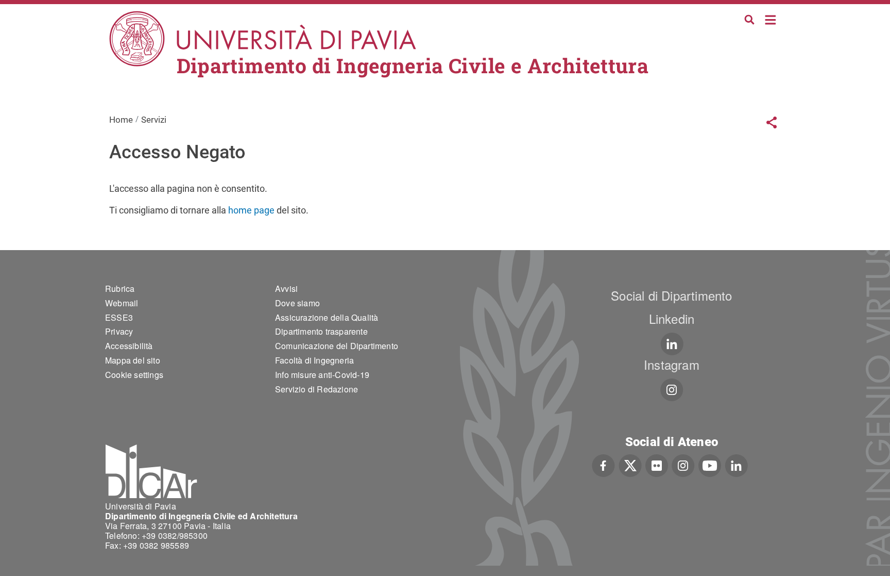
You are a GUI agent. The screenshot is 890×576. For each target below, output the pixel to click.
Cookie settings (134, 375)
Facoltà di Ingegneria (314, 360)
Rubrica (119, 288)
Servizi (153, 119)
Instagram (671, 364)
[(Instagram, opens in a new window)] (671, 389)
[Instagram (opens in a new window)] (683, 464)
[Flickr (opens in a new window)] (656, 464)
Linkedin (672, 318)
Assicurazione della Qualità (326, 317)
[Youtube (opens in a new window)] (709, 464)
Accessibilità (129, 346)
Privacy (119, 331)
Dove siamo (297, 303)
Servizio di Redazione (316, 389)
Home (770, 18)
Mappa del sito (132, 360)
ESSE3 (119, 317)
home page (251, 210)
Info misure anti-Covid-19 (322, 375)
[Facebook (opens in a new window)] (603, 464)
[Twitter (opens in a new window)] (630, 464)
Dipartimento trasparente (321, 331)
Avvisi (286, 288)
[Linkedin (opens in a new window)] (671, 344)
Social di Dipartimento (671, 295)
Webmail (121, 303)
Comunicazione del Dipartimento (336, 346)
